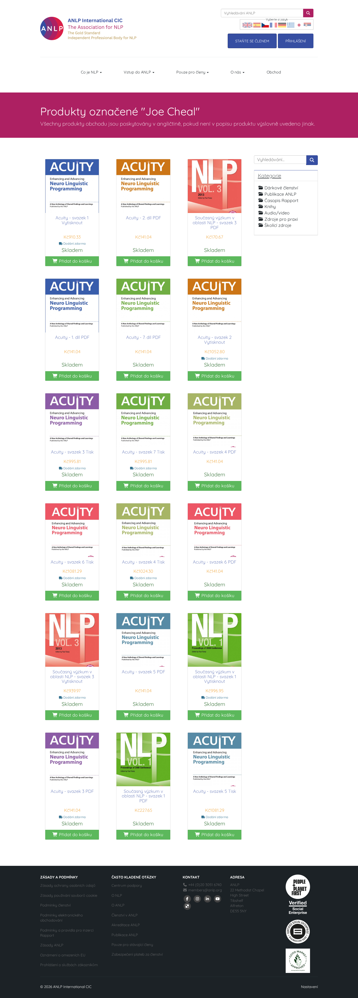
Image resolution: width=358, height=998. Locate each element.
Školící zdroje (277, 225)
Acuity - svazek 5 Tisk (214, 791)
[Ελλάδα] (290, 24)
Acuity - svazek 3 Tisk (72, 452)
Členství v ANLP (125, 915)
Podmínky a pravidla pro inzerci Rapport (67, 933)
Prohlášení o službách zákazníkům (69, 964)
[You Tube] (217, 898)
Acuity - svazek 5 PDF (143, 672)
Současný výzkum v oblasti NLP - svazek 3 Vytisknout (72, 676)
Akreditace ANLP (126, 925)
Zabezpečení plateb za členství (137, 954)
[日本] (299, 24)
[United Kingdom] (247, 24)
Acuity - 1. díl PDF (72, 337)
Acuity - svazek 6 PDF (214, 562)
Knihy (270, 206)
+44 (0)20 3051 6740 (204, 884)
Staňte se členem (252, 41)
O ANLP (118, 905)
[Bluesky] (187, 906)
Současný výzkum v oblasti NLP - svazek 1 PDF (143, 796)
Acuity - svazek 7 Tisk (143, 452)
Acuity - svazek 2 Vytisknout (215, 339)
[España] (257, 24)
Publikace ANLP (280, 194)
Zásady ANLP (51, 945)
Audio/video (277, 213)
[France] (273, 24)
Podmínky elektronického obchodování (61, 918)
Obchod (274, 72)
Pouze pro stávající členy (132, 944)
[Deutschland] (282, 24)
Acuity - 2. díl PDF (143, 218)
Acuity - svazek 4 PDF (214, 452)
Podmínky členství (55, 905)
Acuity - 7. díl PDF (143, 337)
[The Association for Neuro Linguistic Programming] (88, 28)
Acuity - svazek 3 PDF (72, 791)
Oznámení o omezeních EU (62, 955)
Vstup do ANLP (138, 72)
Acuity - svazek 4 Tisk (143, 562)
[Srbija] (307, 24)
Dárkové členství (281, 188)
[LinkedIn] (207, 898)
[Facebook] (187, 898)
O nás (236, 72)
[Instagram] (197, 898)
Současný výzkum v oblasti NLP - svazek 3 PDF (214, 222)
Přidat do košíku (75, 261)
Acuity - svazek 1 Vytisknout (72, 220)
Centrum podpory (127, 885)
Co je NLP (90, 72)
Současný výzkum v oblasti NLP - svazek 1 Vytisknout (214, 676)
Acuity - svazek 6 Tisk (72, 562)
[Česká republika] (265, 24)
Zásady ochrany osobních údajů (67, 885)
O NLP (117, 895)
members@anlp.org (205, 890)
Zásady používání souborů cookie (68, 895)
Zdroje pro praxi (281, 219)
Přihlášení (295, 41)
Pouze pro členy (191, 72)
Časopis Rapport (281, 200)
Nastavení (309, 986)
